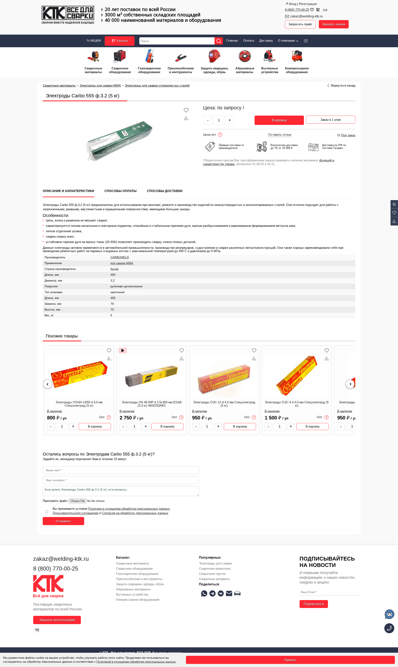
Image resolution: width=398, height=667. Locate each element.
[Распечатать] (237, 593)
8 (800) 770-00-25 (297, 9)
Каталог (122, 40)
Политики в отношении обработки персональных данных (129, 508)
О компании (287, 40)
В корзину (279, 120)
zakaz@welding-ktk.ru (306, 16)
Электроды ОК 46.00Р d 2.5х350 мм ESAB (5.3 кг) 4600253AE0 (152, 404)
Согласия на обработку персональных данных (135, 513)
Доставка (266, 40)
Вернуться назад (343, 85)
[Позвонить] (389, 628)
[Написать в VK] (390, 615)
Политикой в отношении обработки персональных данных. (136, 661)
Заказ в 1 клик (330, 119)
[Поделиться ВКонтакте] (221, 593)
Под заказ (348, 135)
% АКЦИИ (94, 40)
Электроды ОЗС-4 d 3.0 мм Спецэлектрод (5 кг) (297, 404)
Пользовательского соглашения (75, 513)
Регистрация (308, 4)
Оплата (248, 40)
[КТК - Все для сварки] (67, 15)
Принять (290, 660)
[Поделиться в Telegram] (212, 593)
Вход (292, 4)
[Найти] (219, 41)
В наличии (54, 411)
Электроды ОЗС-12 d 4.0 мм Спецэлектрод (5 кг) (224, 404)
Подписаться (314, 604)
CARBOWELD (119, 257)
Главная (232, 40)
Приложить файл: (56, 501)
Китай (114, 269)
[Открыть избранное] (311, 9)
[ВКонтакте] (37, 630)
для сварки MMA (121, 263)
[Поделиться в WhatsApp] (204, 593)
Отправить (63, 521)
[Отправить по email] (229, 593)
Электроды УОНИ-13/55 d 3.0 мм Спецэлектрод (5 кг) (79, 404)
